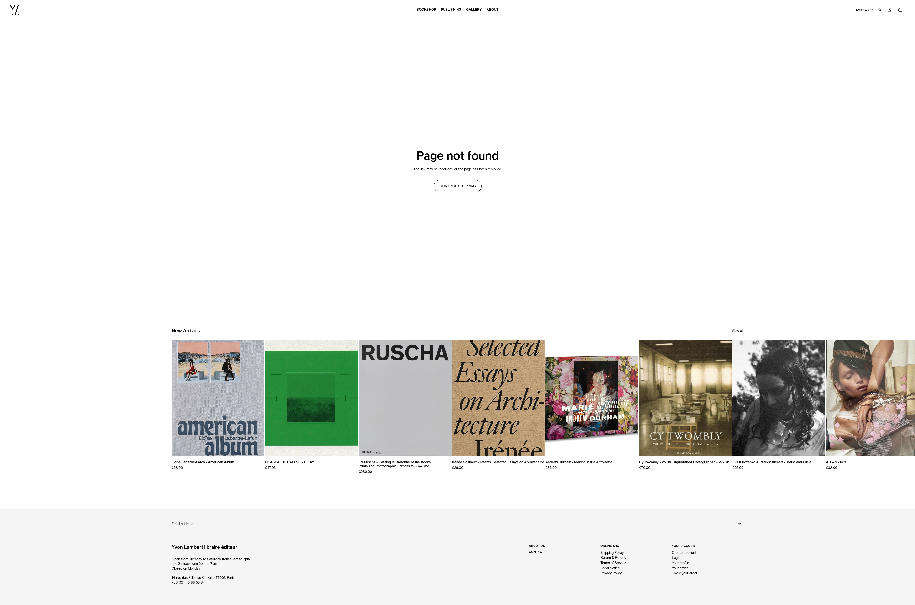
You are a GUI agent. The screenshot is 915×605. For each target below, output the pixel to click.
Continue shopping (457, 186)
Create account (684, 552)
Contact (536, 552)
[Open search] (879, 10)
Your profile (680, 563)
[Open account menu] (889, 10)
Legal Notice (610, 568)
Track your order (684, 573)
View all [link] (737, 331)
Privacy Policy (611, 573)
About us (537, 546)
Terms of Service (613, 563)
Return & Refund (613, 557)
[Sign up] (739, 524)
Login (676, 557)
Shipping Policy (612, 552)
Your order (680, 568)
